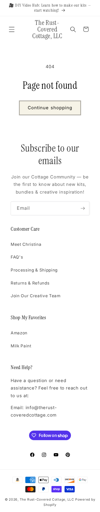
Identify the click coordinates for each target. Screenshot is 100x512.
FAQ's (17, 257)
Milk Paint (21, 345)
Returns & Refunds (30, 283)
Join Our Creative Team (36, 295)
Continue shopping (50, 107)
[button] (11, 29)
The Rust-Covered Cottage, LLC (47, 499)
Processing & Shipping (34, 270)
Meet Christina (26, 244)
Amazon (19, 332)
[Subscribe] (82, 208)
